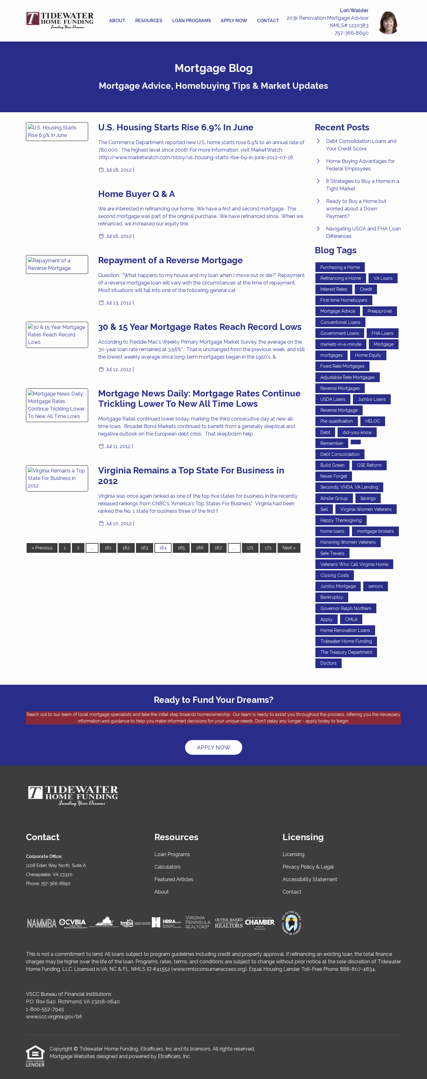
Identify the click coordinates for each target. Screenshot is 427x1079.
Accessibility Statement (310, 879)
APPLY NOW (213, 747)
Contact (268, 20)
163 (144, 547)
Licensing (293, 854)
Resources (148, 20)
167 (218, 547)
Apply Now (234, 20)
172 (250, 547)
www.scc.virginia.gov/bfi (54, 1017)
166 (199, 547)
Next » (289, 547)
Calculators (167, 867)
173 (268, 547)
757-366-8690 (351, 33)
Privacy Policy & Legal (308, 867)
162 (126, 547)
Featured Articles (173, 879)
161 (108, 547)
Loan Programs (191, 20)
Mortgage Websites (72, 1056)
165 (181, 547)
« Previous (42, 547)
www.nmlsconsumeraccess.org (209, 969)
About (117, 20)
